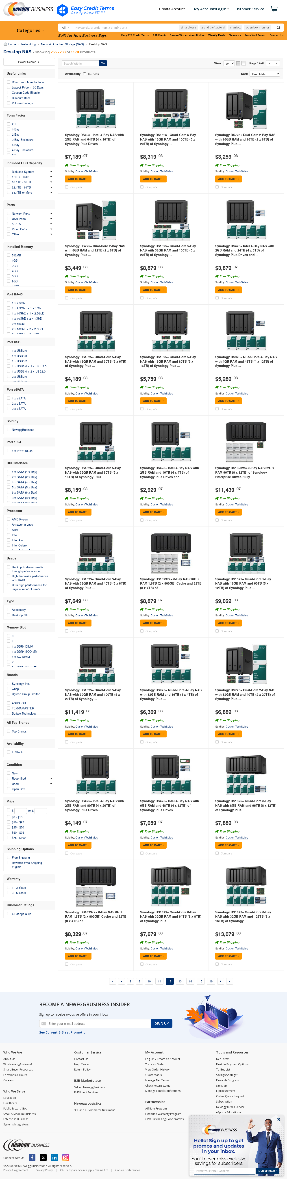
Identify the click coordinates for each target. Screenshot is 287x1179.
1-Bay (16, 129)
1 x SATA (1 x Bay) (24, 472)
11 (159, 981)
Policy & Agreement (15, 1170)
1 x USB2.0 (19, 350)
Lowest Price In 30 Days (28, 87)
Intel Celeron (20, 545)
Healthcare (10, 1103)
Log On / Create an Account (162, 1059)
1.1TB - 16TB (20, 177)
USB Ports (19, 219)
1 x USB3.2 (19, 361)
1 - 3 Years (19, 887)
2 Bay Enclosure (22, 139)
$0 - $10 (17, 817)
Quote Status (153, 1075)
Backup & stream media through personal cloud (27, 569)
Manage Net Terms (157, 1080)
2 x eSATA (19, 403)
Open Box (18, 789)
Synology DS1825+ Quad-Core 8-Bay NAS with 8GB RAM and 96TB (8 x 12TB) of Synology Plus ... (245, 805)
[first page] (112, 981)
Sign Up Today (267, 1171)
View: (218, 63)
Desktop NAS (21, 615)
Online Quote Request (230, 1096)
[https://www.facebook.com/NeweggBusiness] (32, 1157)
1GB (15, 260)
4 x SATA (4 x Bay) (24, 482)
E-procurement (225, 1091)
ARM (15, 530)
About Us (9, 1059)
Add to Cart (77, 179)
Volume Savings (22, 103)
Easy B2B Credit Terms (135, 35)
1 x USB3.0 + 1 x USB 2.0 (29, 366)
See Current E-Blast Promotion (63, 1032)
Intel (14, 535)
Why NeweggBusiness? (17, 1064)
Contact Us (277, 35)
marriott (235, 27)
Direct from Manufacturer (28, 82)
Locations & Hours (15, 1075)
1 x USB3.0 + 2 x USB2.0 (29, 371)
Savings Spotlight (226, 1075)
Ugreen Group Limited (26, 694)
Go (103, 63)
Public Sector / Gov (15, 1108)
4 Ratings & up (21, 914)
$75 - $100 (19, 837)
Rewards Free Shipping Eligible (27, 864)
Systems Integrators (15, 1124)
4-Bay (16, 145)
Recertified (19, 778)
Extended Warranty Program (163, 1114)
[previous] (121, 981)
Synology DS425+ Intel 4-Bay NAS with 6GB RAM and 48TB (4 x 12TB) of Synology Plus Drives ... (169, 805)
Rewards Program (227, 1080)
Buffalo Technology (24, 713)
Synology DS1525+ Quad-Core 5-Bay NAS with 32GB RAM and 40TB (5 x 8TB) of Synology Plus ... (95, 583)
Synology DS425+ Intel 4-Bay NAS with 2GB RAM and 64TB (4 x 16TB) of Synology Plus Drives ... (94, 139)
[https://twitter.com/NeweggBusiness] (43, 1157)
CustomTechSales (87, 171)
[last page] (229, 981)
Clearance (235, 35)
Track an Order (155, 1064)
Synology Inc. (21, 683)
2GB (15, 266)
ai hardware (188, 27)
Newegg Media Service (230, 1107)
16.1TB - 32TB (21, 182)
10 (149, 981)
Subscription (224, 1101)
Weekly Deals (216, 35)
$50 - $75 (18, 832)
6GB (15, 276)
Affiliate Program (156, 1108)
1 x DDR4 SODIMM (24, 651)
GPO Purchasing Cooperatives (164, 1119)
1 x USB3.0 (19, 356)
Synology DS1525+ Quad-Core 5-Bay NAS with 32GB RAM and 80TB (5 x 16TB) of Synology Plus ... (93, 472)
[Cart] (274, 9)
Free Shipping (21, 857)
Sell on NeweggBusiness (89, 1087)
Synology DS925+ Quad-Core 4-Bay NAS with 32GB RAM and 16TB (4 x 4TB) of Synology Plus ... (171, 694)
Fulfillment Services (86, 1092)
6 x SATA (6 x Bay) (24, 492)
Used (15, 784)
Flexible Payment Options (232, 1064)
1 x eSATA (19, 398)
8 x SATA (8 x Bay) (24, 498)
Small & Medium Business (19, 1114)
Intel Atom (18, 540)
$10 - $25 (18, 822)
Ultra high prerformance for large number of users (29, 587)
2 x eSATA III (20, 408)
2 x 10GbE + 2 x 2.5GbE (28, 329)
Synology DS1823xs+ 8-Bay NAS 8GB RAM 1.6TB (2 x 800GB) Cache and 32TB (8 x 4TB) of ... (95, 916)
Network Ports (21, 213)
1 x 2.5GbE (19, 303)
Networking (28, 44)
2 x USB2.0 (19, 376)
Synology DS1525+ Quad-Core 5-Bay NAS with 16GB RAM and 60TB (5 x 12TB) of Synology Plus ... (243, 583)
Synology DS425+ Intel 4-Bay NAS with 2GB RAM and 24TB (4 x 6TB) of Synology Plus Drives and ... (244, 250)
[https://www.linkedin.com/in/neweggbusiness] (54, 1157)
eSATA (16, 224)
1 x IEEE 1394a (22, 451)
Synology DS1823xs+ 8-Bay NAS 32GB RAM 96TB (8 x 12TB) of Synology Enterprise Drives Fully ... (244, 472)
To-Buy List (223, 1069)
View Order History (157, 1069)
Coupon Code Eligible (26, 92)
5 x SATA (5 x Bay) (24, 487)
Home (12, 44)
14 (190, 981)
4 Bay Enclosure (22, 150)
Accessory (19, 609)
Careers (8, 1080)
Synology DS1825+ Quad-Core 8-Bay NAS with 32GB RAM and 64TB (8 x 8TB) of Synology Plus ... (170, 916)
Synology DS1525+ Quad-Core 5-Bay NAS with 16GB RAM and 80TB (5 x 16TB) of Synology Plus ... (168, 361)
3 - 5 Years (19, 893)
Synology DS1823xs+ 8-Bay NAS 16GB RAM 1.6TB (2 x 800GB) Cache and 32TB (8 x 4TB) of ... (171, 583)
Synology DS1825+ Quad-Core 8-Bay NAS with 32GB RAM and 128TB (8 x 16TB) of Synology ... (243, 916)
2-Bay (16, 134)
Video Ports (19, 229)
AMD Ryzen (20, 519)
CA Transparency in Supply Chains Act (84, 1170)
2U (13, 124)
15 (200, 981)
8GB (15, 281)
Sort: (244, 74)
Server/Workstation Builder (187, 35)
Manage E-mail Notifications (162, 1091)
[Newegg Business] (26, 1145)
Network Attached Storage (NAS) (62, 44)
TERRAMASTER (23, 708)
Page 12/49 (256, 63)
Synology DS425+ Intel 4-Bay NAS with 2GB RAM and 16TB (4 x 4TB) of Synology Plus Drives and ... (169, 472)
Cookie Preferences (127, 1170)
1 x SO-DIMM (21, 657)
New (14, 773)
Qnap (15, 689)
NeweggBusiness (23, 429)
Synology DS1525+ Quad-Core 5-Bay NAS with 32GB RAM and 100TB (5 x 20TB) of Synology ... (168, 250)
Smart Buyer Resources (18, 1069)
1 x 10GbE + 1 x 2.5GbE (28, 313)
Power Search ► (29, 62)
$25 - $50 (18, 827)
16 (211, 981)
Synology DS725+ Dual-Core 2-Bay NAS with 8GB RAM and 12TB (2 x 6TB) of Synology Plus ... (95, 250)
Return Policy (82, 1069)
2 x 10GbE (19, 324)
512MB (16, 255)
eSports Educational (228, 1112)
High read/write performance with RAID (30, 578)
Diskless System (23, 171)
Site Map (221, 1086)
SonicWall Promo (255, 35)
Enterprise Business (15, 1119)
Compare (76, 187)
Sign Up (162, 1023)
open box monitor (257, 27)
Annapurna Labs (22, 524)
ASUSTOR (19, 703)
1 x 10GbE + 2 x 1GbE (27, 318)
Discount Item (21, 98)
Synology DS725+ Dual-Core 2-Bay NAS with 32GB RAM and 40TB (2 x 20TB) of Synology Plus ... (245, 694)
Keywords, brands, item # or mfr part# (101, 28)
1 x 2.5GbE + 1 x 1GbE (27, 308)
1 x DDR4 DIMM (22, 646)
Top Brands (19, 731)
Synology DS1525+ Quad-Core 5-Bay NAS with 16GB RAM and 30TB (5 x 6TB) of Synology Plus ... (95, 361)
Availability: (73, 74)
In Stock (17, 752)
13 (180, 981)
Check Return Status (157, 1086)
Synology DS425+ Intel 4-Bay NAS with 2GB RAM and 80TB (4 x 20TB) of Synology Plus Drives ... (94, 805)
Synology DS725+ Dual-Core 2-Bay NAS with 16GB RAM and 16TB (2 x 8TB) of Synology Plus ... (245, 139)
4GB (15, 271)
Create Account (172, 9)
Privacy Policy (44, 1170)
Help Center (81, 1064)
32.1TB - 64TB (21, 187)
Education (9, 1098)
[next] (220, 981)
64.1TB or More (22, 192)
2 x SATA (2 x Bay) (24, 477)
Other (15, 234)
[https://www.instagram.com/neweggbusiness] (65, 1157)
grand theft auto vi (213, 27)
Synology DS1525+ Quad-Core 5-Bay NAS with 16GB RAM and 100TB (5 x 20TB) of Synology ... (168, 139)
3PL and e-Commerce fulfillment (94, 1110)
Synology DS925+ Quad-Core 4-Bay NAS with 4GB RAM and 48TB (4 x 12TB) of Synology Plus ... (246, 361)
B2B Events (160, 35)
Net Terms (222, 1059)
